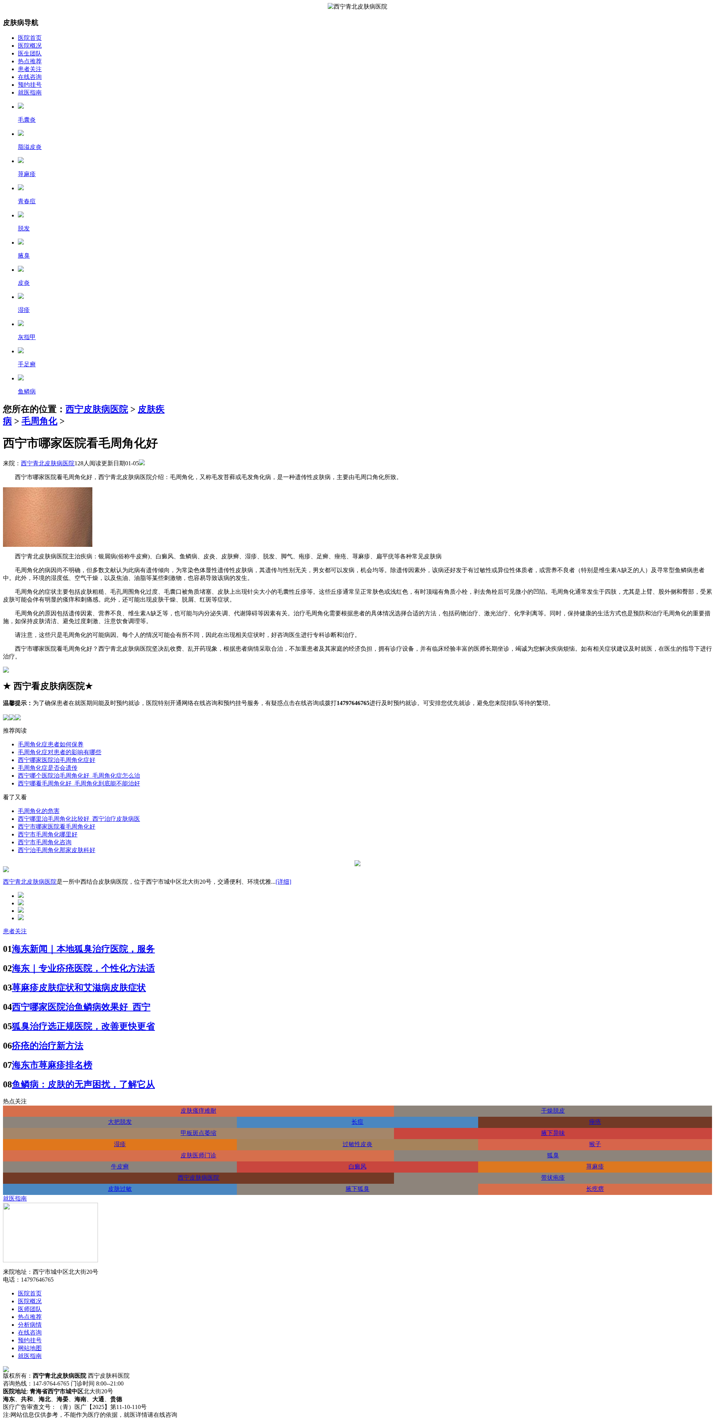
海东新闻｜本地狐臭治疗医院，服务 (83, 949)
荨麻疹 (595, 1166)
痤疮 (595, 1122)
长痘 (357, 1122)
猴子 (595, 1144)
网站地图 (30, 1348)
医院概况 (30, 45)
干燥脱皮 (553, 1110)
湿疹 (120, 1144)
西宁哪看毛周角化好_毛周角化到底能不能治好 (79, 783)
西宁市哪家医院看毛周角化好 (56, 826)
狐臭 (553, 1155)
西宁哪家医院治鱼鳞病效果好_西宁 (81, 1007)
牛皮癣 (120, 1166)
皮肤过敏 (120, 1189)
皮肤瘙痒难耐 (198, 1110)
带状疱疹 (553, 1177)
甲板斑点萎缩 (198, 1133)
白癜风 (357, 1166)
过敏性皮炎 (357, 1144)
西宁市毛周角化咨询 (45, 842)
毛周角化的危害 (39, 811)
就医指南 (30, 92)
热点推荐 (30, 61)
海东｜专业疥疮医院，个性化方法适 (83, 968)
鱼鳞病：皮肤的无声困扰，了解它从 (83, 1084)
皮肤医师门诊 (198, 1155)
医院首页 (30, 38)
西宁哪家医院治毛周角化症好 (56, 760)
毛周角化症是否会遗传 (47, 768)
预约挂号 (30, 85)
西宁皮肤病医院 (97, 409)
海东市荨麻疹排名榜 (52, 1065)
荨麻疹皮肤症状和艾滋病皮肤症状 (79, 987)
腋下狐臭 (357, 1189)
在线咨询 (30, 77)
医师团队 (30, 1309)
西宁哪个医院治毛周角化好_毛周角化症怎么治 (79, 775)
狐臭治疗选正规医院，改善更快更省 (83, 1026)
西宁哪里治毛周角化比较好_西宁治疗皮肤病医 (79, 819)
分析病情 (30, 1324)
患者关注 (30, 69)
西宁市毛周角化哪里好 (47, 834)
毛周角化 (39, 421)
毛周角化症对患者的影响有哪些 (59, 752)
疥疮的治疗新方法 (47, 1045)
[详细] (283, 882)
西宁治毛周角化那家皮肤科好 (56, 850)
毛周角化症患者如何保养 (50, 744)
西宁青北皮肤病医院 (47, 463)
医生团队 (30, 53)
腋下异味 (553, 1133)
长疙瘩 (595, 1189)
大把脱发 (120, 1122)
